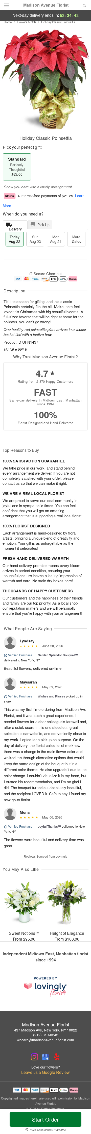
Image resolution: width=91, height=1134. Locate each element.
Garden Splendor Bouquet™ (58, 655)
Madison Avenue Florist (46, 5)
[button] (80, 1122)
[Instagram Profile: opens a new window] (34, 1056)
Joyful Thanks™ (49, 826)
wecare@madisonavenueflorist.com (45, 1039)
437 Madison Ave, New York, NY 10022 (45, 1029)
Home (8, 22)
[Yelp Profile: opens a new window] (56, 1056)
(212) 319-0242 (45, 1034)
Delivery (15, 227)
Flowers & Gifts (26, 22)
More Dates (76, 239)
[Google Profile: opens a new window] (45, 1056)
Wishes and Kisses (51, 696)
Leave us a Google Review (45, 1072)
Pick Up (43, 224)
